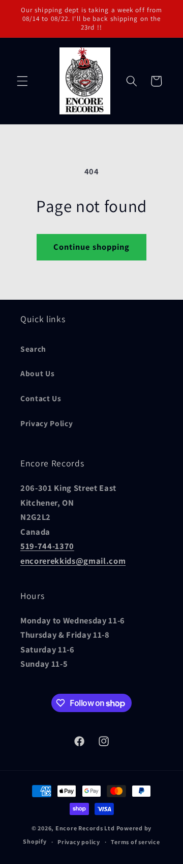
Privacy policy (78, 842)
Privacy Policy (46, 423)
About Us (37, 373)
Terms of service (135, 842)
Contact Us (41, 398)
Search (33, 349)
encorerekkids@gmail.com (73, 560)
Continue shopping (91, 246)
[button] (22, 81)
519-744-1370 (47, 546)
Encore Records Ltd (85, 828)
